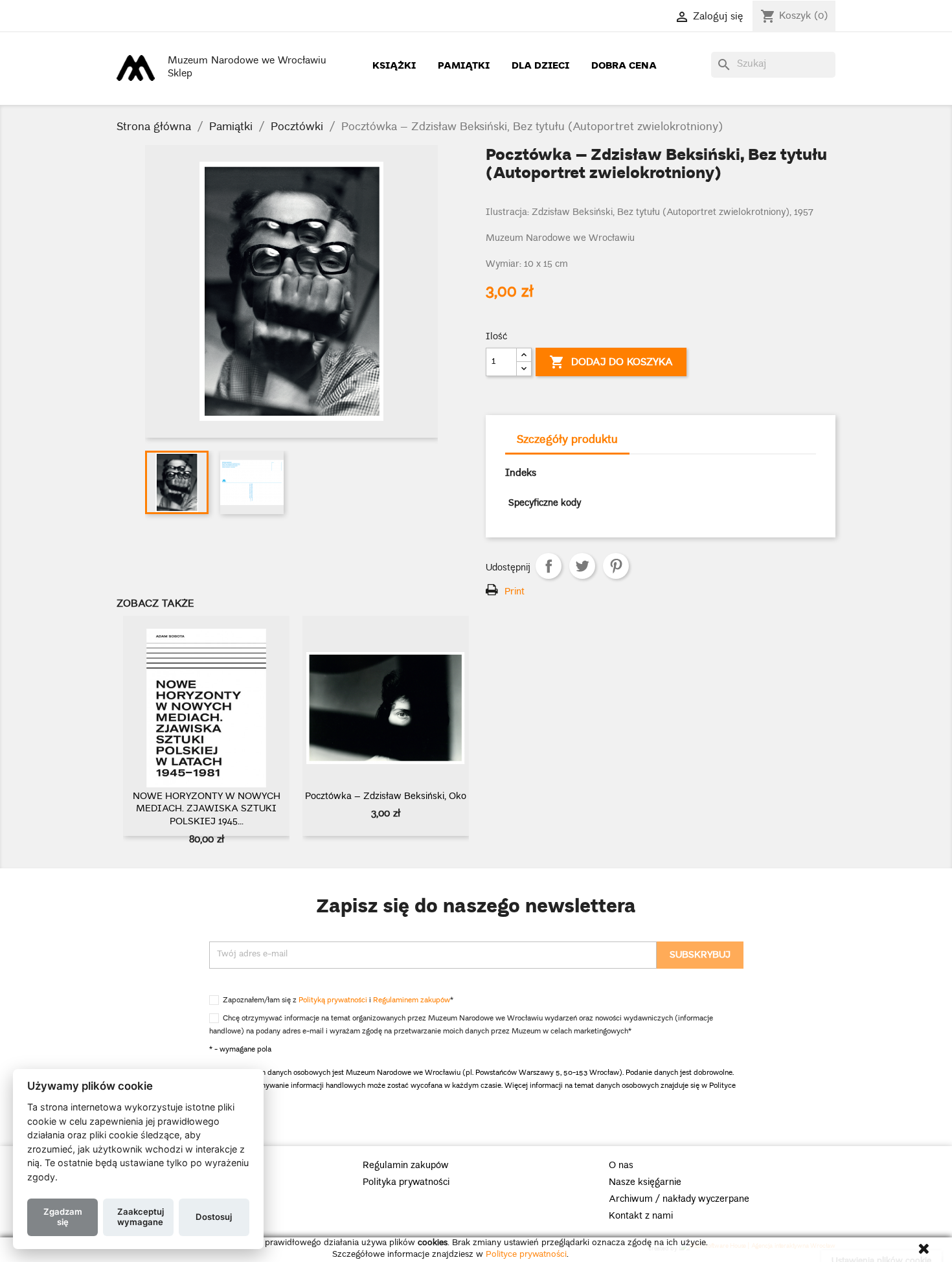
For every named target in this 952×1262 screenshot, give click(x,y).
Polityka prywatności (406, 1183)
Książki (394, 65)
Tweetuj (582, 566)
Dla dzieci (540, 65)
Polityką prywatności (333, 1001)
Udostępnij (548, 566)
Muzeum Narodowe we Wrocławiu (247, 61)
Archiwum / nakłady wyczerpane (679, 1200)
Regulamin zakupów (406, 1166)
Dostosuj (214, 1216)
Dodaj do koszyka (611, 363)
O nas (621, 1166)
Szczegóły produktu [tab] (567, 440)
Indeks (520, 474)
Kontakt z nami (641, 1216)
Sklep (180, 74)
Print (514, 592)
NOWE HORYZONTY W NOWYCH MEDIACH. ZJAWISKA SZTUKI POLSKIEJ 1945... (206, 810)
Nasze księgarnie (645, 1183)
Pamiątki (464, 65)
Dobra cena (624, 65)
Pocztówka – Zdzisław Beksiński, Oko (385, 797)
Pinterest (616, 566)
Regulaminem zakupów (411, 1001)
